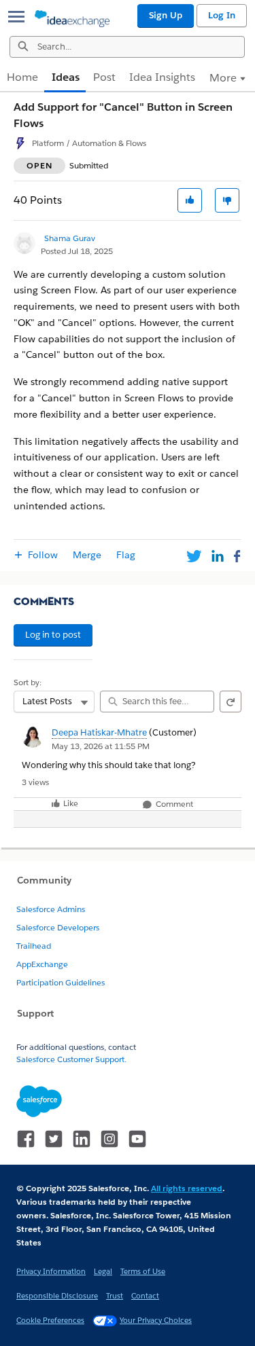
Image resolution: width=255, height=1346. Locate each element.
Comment (173, 804)
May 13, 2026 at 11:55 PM (101, 746)
